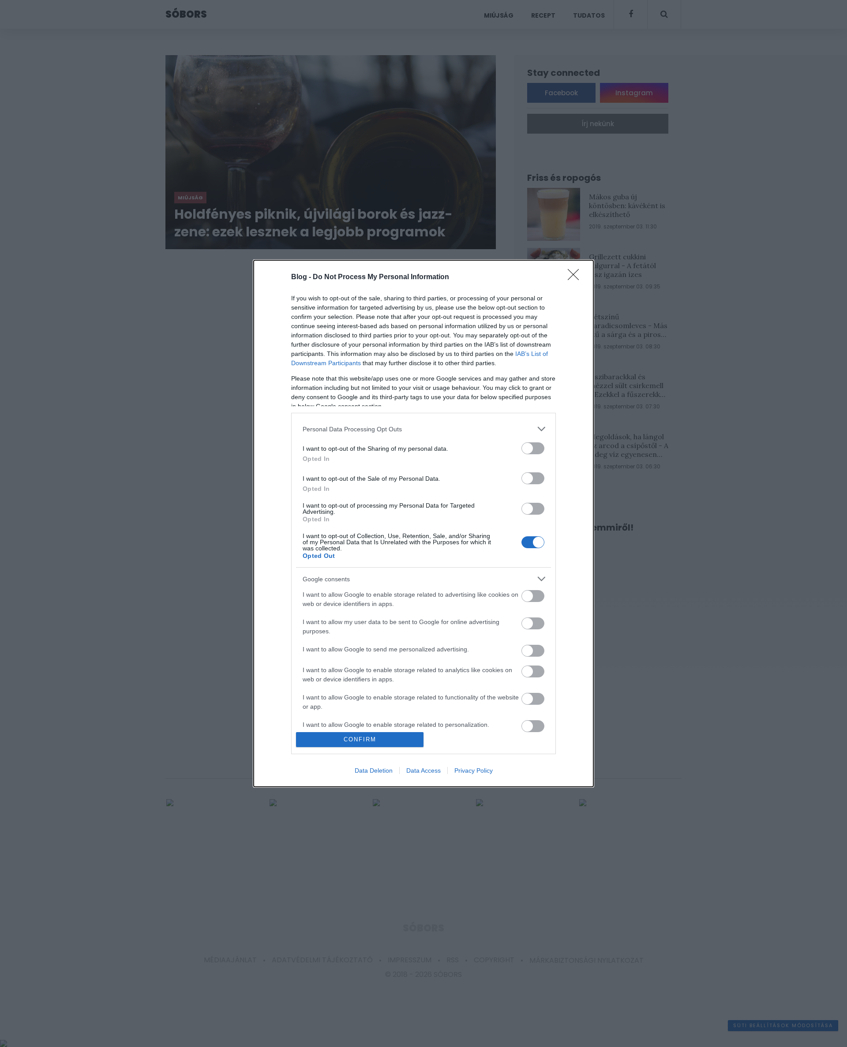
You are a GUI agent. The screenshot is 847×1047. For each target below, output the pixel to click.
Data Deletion (374, 770)
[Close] (576, 277)
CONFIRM (360, 739)
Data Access (423, 770)
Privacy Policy (473, 770)
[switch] (532, 448)
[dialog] (423, 523)
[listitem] (423, 429)
